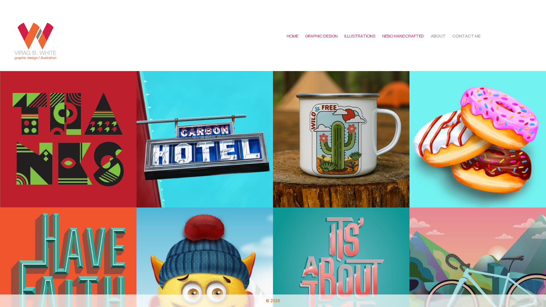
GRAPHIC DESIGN (321, 36)
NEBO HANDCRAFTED (403, 36)
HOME (292, 36)
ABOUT (438, 36)
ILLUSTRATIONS (359, 36)
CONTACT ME (466, 36)
